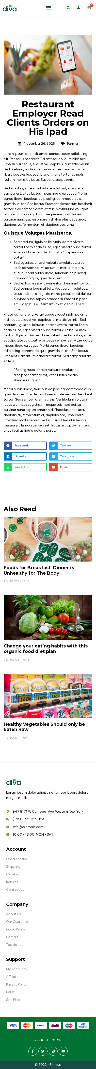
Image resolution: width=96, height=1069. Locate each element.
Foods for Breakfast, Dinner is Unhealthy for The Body (39, 570)
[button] (49, 8)
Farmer (72, 143)
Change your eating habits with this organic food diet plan (46, 648)
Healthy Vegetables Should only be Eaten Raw (44, 727)
